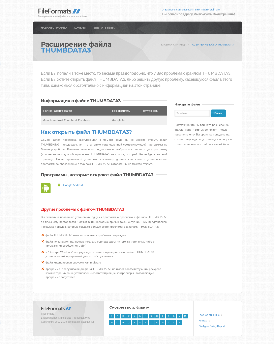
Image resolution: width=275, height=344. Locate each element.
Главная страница (53, 27)
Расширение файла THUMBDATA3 (212, 44)
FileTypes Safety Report (212, 326)
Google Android (73, 185)
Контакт (80, 27)
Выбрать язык (103, 27)
